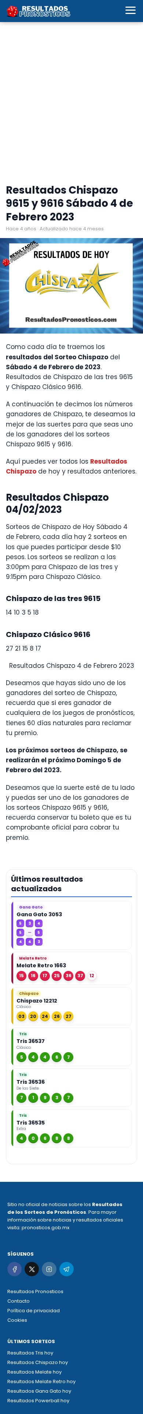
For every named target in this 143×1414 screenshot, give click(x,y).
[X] (32, 1269)
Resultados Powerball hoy (38, 1400)
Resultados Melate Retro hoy (41, 1381)
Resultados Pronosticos (35, 1291)
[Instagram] (49, 1269)
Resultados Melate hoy (34, 1371)
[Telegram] (66, 1269)
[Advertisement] (71, 104)
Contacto (18, 1301)
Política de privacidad (33, 1310)
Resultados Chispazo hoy (37, 1362)
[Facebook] (14, 1269)
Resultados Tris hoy (30, 1352)
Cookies (17, 1320)
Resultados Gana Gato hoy (39, 1391)
